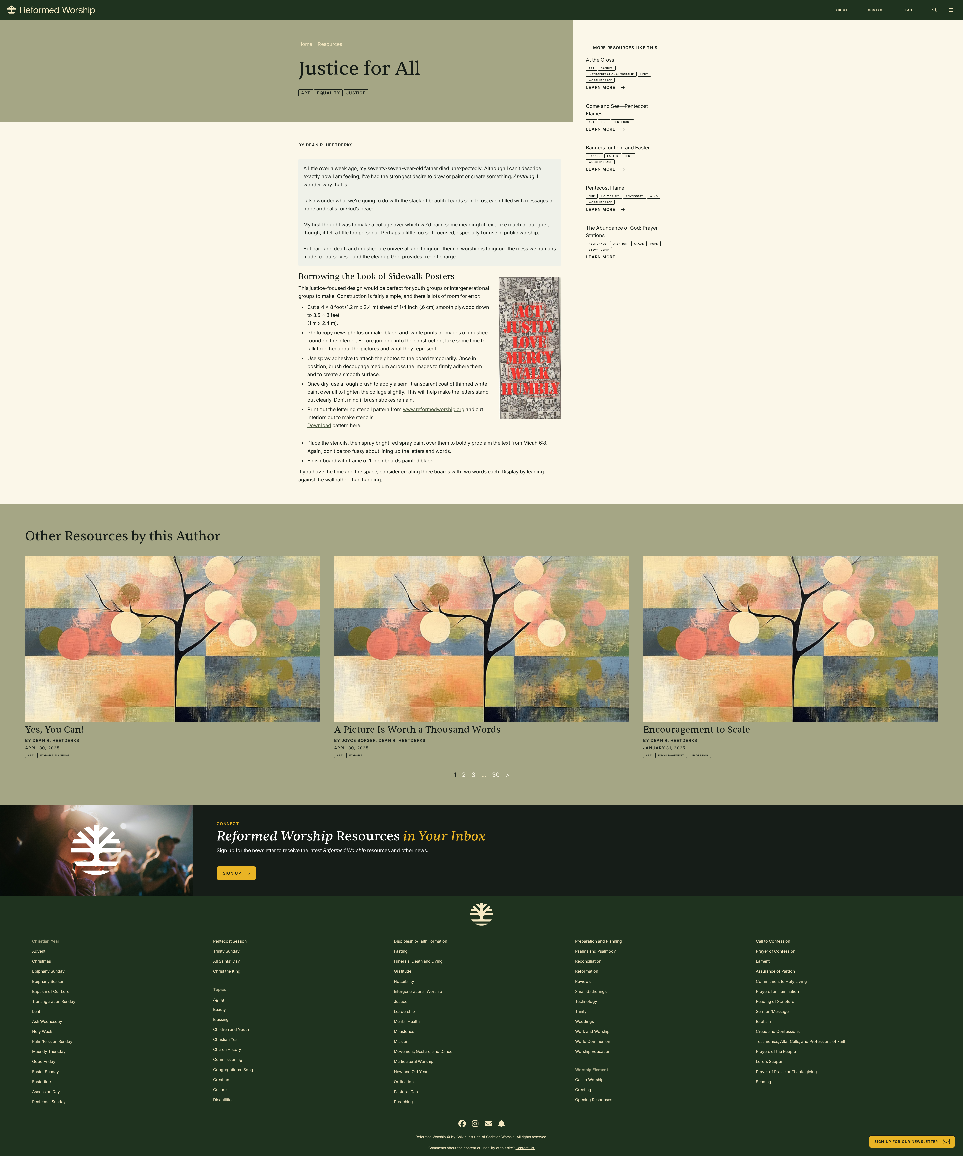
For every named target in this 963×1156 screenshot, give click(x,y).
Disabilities (223, 1099)
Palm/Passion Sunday (52, 1041)
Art (305, 92)
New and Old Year (411, 1071)
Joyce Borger (359, 740)
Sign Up (232, 873)
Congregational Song (233, 1069)
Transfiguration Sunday (53, 1001)
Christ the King (226, 971)
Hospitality (404, 981)
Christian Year (226, 1039)
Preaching (403, 1101)
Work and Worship (592, 1031)
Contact (876, 10)
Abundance (597, 243)
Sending (763, 1081)
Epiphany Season (48, 981)
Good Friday (43, 1061)
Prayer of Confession (775, 951)
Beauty (219, 1009)
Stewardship (599, 249)
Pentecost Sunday (49, 1101)
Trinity (581, 1011)
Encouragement (671, 755)
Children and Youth (231, 1029)
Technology (586, 1001)
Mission (401, 1041)
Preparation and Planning (598, 941)
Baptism (763, 1021)
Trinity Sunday (226, 951)
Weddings (584, 1021)
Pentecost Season (230, 941)
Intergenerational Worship (611, 74)
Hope (654, 243)
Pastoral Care (406, 1091)
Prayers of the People (776, 1051)
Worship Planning (54, 755)
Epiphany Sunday (48, 971)
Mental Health (407, 1021)
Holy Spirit (610, 196)
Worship (356, 755)
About (841, 10)
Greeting (583, 1089)
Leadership (699, 755)
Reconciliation (588, 961)
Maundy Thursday (49, 1051)
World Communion (592, 1041)
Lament (763, 961)
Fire (604, 121)
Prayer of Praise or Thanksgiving (786, 1071)
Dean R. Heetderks (329, 144)
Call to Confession (773, 941)
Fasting (401, 951)
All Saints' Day (226, 961)
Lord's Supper (769, 1061)
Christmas (41, 961)
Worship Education (592, 1051)
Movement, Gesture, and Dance (423, 1051)
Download (319, 425)
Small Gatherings (591, 991)
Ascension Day (46, 1091)
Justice (356, 92)
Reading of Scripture (775, 1001)
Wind (654, 196)
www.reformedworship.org (433, 409)
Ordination (404, 1081)
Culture (220, 1089)
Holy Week (42, 1031)
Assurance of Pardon (775, 971)
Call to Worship (589, 1079)
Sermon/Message (772, 1011)
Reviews (583, 981)
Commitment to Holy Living (781, 981)
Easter (612, 155)
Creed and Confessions (778, 1031)
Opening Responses (593, 1099)
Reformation (586, 971)
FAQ (908, 10)
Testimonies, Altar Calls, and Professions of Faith (801, 1041)
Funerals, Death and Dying (418, 961)
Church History (227, 1049)
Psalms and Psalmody (595, 951)
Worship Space (600, 80)
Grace (639, 243)
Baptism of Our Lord (51, 991)
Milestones (404, 1031)
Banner (607, 68)
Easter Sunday (45, 1071)
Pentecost (622, 121)
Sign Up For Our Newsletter (906, 1141)
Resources (330, 44)
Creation (620, 243)
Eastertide (41, 1081)
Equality (328, 92)
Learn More (600, 87)
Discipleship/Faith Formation (420, 941)
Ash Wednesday (47, 1021)
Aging (218, 999)
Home (305, 44)
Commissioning (227, 1059)
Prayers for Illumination (777, 991)
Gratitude (402, 971)
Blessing (221, 1019)
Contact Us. (525, 1148)
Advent (38, 951)
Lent (644, 74)
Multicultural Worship (413, 1061)
